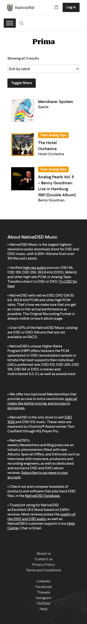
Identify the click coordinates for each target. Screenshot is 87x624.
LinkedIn (43, 581)
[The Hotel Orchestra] (22, 144)
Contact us (43, 559)
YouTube (43, 604)
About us (43, 554)
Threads (43, 592)
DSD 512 (28, 422)
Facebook (43, 587)
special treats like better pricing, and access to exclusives (42, 403)
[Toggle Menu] (9, 23)
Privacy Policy (43, 565)
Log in (71, 7)
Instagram (43, 598)
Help (44, 609)
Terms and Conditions (43, 570)
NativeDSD (21, 7)
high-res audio (34, 268)
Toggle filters (21, 83)
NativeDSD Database (42, 496)
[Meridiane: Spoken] (22, 110)
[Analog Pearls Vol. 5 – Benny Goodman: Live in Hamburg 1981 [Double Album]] (22, 178)
